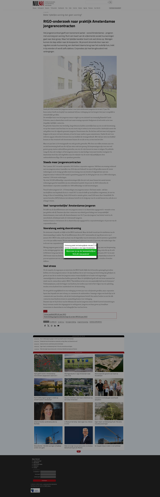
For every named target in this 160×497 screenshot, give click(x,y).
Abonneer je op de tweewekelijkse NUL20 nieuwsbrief (81, 252)
